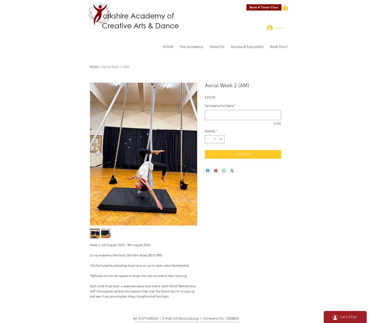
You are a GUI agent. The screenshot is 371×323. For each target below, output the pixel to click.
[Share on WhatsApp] (224, 170)
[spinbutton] (215, 139)
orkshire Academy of (138, 15)
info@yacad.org (185, 318)
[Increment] (221, 139)
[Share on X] (232, 170)
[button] (285, 7)
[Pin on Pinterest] (215, 170)
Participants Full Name (220, 106)
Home (94, 67)
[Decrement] (208, 139)
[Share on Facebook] (207, 170)
